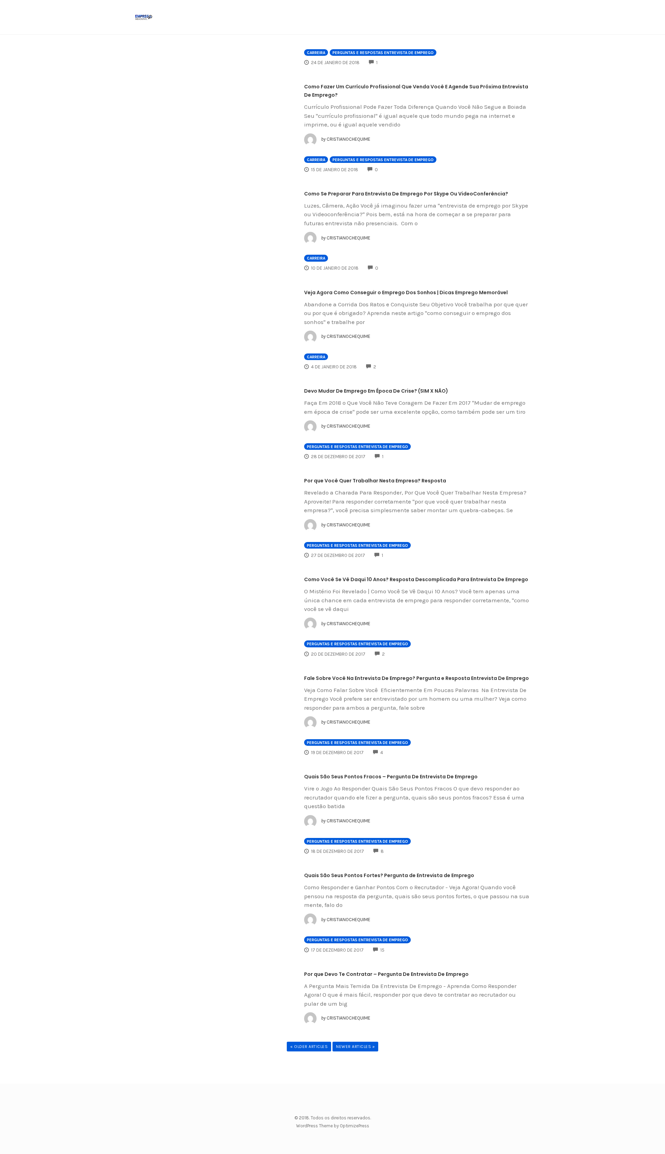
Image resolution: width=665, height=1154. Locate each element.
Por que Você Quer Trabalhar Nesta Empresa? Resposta (375, 480)
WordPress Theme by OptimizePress (332, 1125)
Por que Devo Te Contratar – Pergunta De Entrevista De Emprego (386, 974)
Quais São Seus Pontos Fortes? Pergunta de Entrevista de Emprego (389, 875)
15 (382, 950)
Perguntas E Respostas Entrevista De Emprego (383, 52)
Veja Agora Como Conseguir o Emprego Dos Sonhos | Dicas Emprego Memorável (406, 292)
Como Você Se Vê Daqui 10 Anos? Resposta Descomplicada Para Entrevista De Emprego (416, 579)
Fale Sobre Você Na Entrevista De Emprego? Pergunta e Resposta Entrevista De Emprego (416, 678)
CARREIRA (316, 52)
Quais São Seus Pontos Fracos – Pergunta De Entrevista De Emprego (391, 776)
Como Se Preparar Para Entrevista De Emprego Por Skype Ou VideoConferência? (406, 193)
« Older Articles (309, 1046)
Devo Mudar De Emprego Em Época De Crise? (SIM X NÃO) (376, 390)
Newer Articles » (355, 1046)
